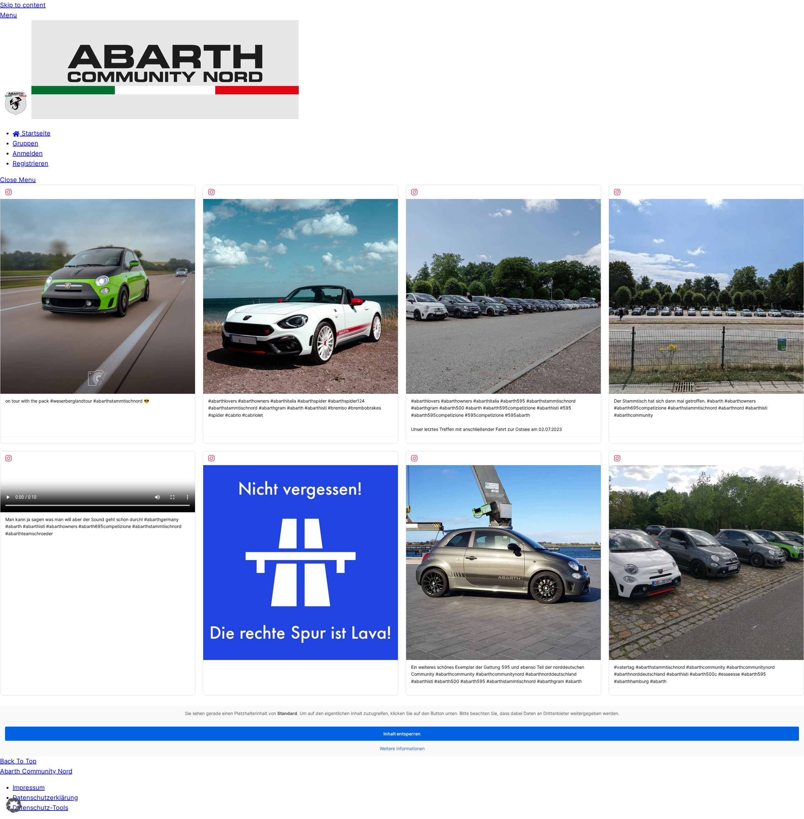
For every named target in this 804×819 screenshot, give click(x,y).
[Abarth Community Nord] (149, 117)
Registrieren (30, 163)
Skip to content (23, 5)
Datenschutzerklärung (45, 797)
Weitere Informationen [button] (402, 748)
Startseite (35, 133)
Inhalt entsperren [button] (402, 733)
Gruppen (25, 143)
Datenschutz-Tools (40, 807)
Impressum (29, 787)
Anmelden (28, 153)
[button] (14, 805)
